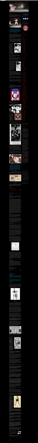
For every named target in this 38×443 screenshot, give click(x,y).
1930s (11, 270)
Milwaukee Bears (23, 94)
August (24, 49)
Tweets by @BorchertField (24, 126)
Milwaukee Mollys (23, 95)
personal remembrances (24, 105)
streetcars (23, 114)
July (23, 50)
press (22, 108)
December (24, 46)
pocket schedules (23, 106)
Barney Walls (19, 60)
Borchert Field (19, 2)
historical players (17, 270)
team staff (23, 116)
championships (23, 80)
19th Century (23, 67)
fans (22, 84)
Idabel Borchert (23, 87)
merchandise (23, 92)
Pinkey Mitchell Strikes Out (12, 273)
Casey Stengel (23, 79)
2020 (23, 38)
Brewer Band (23, 77)
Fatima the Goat (23, 85)
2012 (23, 44)
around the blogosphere (24, 69)
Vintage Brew (23, 120)
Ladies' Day (23, 89)
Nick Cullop (23, 100)
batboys (23, 74)
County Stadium (23, 83)
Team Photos (23, 34)
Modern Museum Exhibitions (24, 97)
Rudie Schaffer (23, 110)
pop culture (23, 107)
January (24, 59)
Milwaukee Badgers (24, 93)
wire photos (15, 190)
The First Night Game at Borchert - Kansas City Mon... (25, 55)
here (23, 123)
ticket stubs (23, 118)
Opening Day (23, 101)
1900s (22, 63)
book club (23, 76)
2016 (23, 41)
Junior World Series (24, 88)
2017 (23, 40)
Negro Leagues (23, 99)
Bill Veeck (23, 75)
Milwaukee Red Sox (24, 96)
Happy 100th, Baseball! (25, 53)
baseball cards (23, 73)
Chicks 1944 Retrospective (24, 81)
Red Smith (23, 109)
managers (23, 91)
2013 (23, 43)
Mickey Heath (12, 190)
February (24, 58)
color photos (23, 82)
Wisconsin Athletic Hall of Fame (12, 431)
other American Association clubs (25, 102)
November (24, 47)
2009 (23, 60)
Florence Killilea (23, 86)
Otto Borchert (23, 103)
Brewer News (23, 78)
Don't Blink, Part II (24, 52)
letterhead (23, 90)
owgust (22, 104)
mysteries (23, 98)
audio (22, 71)
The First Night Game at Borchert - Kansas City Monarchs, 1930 (15, 193)
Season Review (23, 112)
